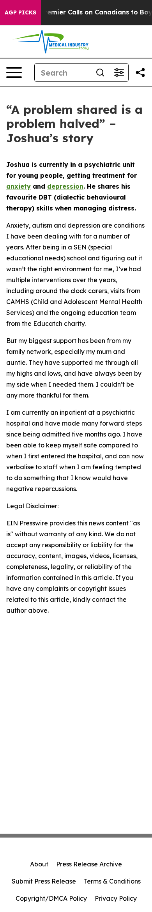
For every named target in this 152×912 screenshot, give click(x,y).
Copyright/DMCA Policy (51, 898)
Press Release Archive (89, 864)
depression (65, 186)
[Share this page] (140, 72)
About (39, 864)
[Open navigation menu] (14, 72)
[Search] (100, 72)
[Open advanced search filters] (119, 72)
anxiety (18, 186)
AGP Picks (20, 12)
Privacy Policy (116, 898)
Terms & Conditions (112, 881)
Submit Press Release (44, 881)
